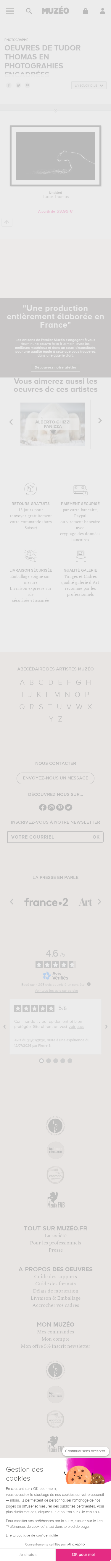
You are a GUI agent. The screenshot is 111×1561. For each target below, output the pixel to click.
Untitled (56, 195)
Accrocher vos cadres (55, 1305)
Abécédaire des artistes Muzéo (55, 669)
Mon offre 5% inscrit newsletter (55, 1346)
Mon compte (55, 1339)
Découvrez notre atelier (56, 367)
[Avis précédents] (5, 1027)
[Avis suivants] (106, 1027)
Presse (56, 1250)
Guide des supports (55, 1277)
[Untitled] (55, 185)
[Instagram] (51, 810)
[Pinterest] (60, 810)
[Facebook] (42, 810)
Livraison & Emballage (55, 1298)
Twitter (18, 85)
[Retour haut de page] (7, 222)
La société (56, 1236)
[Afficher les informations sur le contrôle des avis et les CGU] (88, 984)
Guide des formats (55, 1284)
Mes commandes (55, 1332)
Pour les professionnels (55, 1243)
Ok (96, 837)
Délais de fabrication (55, 1291)
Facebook (8, 85)
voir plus (76, 1027)
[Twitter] (68, 810)
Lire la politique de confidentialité (32, 1535)
